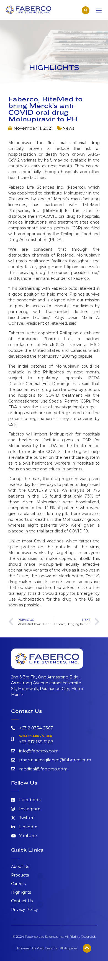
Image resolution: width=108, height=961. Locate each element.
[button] (85, 10)
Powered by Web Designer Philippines (47, 948)
